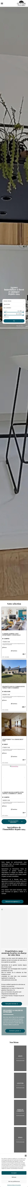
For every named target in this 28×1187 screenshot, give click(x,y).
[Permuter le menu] (2, 3)
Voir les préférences (14, 1181)
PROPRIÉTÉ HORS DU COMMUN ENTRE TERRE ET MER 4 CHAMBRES (13, 687)
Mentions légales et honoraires (14, 1185)
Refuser (14, 1177)
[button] (25, 1155)
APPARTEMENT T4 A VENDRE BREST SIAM (12, 740)
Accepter (14, 1173)
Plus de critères (20, 325)
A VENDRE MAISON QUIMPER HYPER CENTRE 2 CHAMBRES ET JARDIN (12, 793)
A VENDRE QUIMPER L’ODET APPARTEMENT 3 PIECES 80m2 (11, 634)
